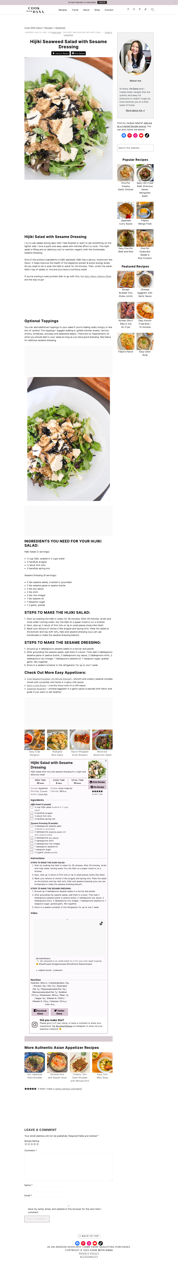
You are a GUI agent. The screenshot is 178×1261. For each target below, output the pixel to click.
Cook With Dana (33, 28)
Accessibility (89, 1257)
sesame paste (55, 832)
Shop (97, 10)
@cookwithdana (43, 958)
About (86, 10)
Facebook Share (41, 1012)
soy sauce (53, 838)
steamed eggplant (37, 688)
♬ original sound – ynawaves (49, 970)
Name (28, 1185)
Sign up (102, 2)
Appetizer (60, 28)
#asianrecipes (85, 964)
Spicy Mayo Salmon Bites (97, 276)
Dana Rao (43, 794)
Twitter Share (60, 1012)
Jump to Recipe (61, 53)
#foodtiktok (72, 964)
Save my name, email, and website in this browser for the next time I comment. (64, 1211)
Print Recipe (79, 53)
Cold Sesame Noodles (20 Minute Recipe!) (49, 679)
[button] (93, 791)
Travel (75, 10)
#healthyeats (45, 964)
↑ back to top (89, 1236)
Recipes (63, 10)
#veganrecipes (59, 964)
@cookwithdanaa (64, 1026)
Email (28, 1195)
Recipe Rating (31, 1141)
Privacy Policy (89, 1254)
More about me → (135, 110)
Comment (30, 1150)
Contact (109, 10)
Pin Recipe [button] (98, 787)
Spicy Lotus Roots (36, 685)
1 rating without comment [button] (67, 1089)
